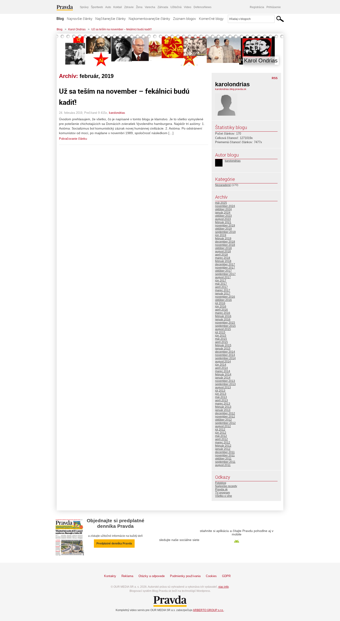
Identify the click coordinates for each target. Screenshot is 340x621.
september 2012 (225, 423)
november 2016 (225, 296)
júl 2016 (220, 303)
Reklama (127, 576)
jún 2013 (220, 393)
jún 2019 (220, 235)
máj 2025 (221, 202)
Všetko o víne (223, 495)
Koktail (117, 7)
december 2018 (225, 241)
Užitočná (176, 7)
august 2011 (223, 465)
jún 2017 (220, 280)
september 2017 (225, 274)
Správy (84, 7)
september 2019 (225, 232)
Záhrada (163, 7)
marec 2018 (222, 258)
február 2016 (223, 316)
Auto (108, 7)
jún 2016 (220, 306)
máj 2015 (221, 338)
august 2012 (223, 426)
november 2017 (225, 267)
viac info (223, 586)
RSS (275, 78)
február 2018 (223, 261)
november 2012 (225, 416)
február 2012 (223, 445)
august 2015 (223, 329)
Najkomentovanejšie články (149, 18)
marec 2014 (222, 371)
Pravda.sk (221, 489)
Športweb (97, 7)
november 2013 (225, 381)
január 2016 (222, 319)
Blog (60, 18)
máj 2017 (221, 283)
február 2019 (223, 238)
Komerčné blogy (211, 18)
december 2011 (225, 452)
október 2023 (223, 215)
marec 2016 (222, 313)
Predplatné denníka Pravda (114, 543)
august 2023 (223, 219)
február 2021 (223, 222)
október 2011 (223, 458)
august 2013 (223, 387)
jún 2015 (220, 335)
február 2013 (223, 406)
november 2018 (225, 245)
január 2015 (222, 348)
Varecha (150, 7)
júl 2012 (220, 429)
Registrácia (257, 7)
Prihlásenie (273, 7)
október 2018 (223, 248)
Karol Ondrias (77, 29)
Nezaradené (223, 185)
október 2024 (223, 209)
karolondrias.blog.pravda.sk (230, 89)
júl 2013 (220, 390)
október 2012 (223, 419)
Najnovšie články (79, 18)
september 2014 (225, 358)
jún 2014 (220, 364)
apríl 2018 (221, 254)
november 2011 (225, 455)
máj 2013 (221, 397)
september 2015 (225, 325)
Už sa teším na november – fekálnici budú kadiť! (121, 29)
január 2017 (222, 293)
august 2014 (223, 361)
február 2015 (223, 345)
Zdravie (129, 7)
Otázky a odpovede (152, 576)
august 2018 (223, 251)
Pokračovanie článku (73, 138)
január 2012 (222, 449)
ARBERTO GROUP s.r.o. (208, 610)
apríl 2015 (221, 342)
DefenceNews (202, 7)
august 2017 (223, 277)
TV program (222, 492)
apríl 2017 (221, 287)
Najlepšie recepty (226, 486)
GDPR (226, 576)
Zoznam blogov (184, 18)
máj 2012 (221, 436)
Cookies (211, 576)
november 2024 (225, 206)
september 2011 (225, 461)
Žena (139, 7)
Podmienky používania (185, 576)
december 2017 (225, 264)
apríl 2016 (221, 309)
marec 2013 (222, 403)
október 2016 (223, 300)
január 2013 (222, 410)
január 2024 (222, 212)
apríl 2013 (221, 400)
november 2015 (225, 322)
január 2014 (222, 377)
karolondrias (117, 112)
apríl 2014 (221, 368)
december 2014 (225, 351)
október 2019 (223, 228)
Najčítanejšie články (110, 18)
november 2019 (225, 225)
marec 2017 (222, 290)
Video (187, 7)
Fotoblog (220, 483)
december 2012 (225, 413)
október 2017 (223, 270)
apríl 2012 (221, 439)
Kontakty (110, 576)
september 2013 (225, 384)
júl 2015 (220, 332)
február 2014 (223, 374)
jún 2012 (220, 432)
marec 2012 (222, 442)
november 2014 (225, 355)
